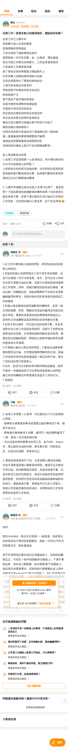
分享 (61, 223)
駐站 (34, 11)
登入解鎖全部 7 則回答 (34, 583)
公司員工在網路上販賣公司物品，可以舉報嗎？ (32, 652)
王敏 (13, 402)
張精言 (14, 252)
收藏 (49, 223)
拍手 (14, 392)
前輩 (20, 11)
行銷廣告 (9, 213)
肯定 (36, 392)
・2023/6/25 (36, 255)
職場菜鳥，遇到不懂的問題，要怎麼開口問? (30, 663)
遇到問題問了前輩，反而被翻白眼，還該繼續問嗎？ (34, 641)
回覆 (57, 392)
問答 (6, 11)
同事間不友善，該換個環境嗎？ (24, 674)
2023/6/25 (20, 22)
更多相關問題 (34, 686)
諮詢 (47, 11)
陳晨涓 (14, 515)
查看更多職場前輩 (35, 707)
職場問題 (24, 213)
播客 (61, 11)
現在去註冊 (45, 603)
